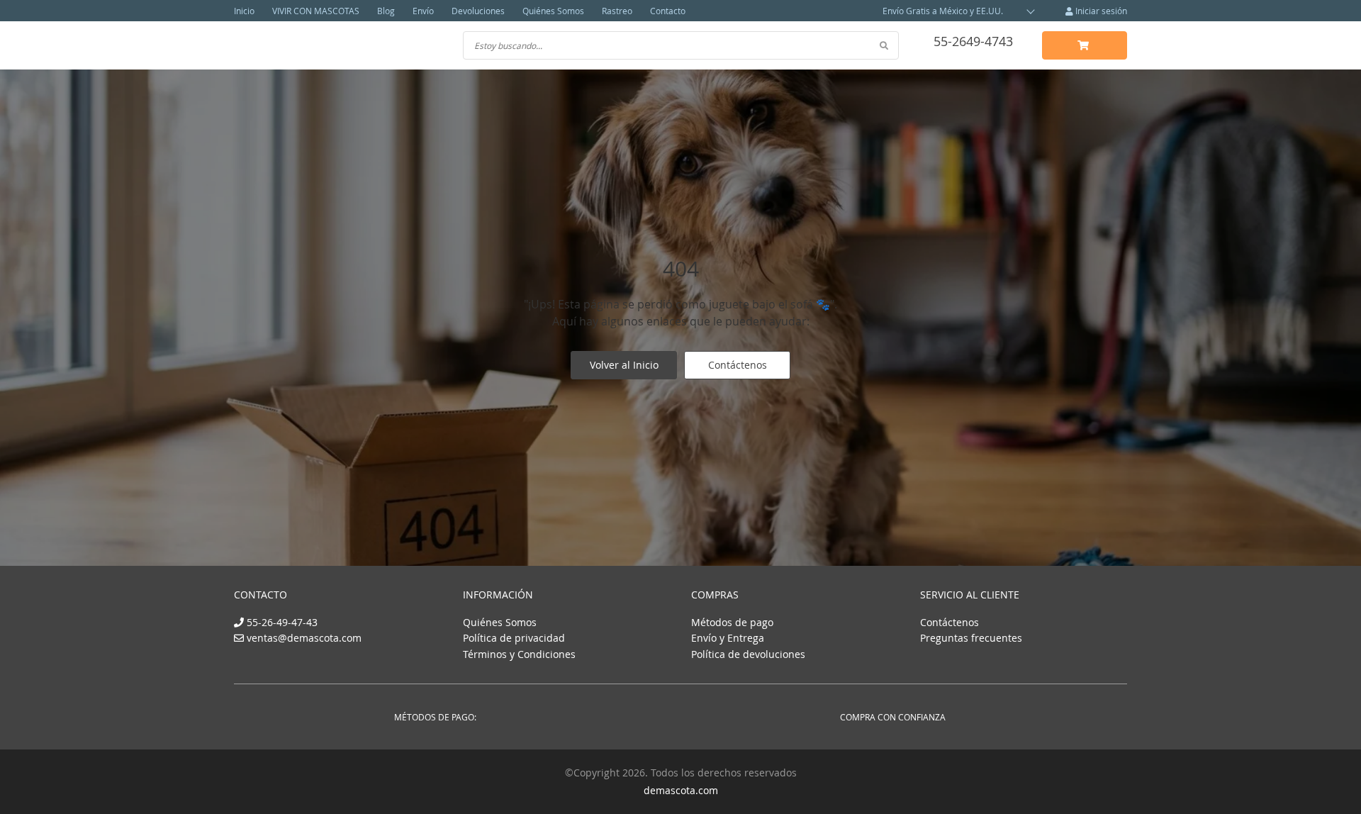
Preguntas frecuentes (971, 638)
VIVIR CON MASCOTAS (315, 10)
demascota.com (681, 790)
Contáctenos (737, 365)
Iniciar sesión (1100, 10)
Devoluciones (478, 10)
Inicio (244, 10)
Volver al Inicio (624, 365)
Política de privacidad (514, 638)
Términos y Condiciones (519, 654)
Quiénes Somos (553, 10)
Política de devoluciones (748, 654)
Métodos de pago (732, 622)
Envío (423, 10)
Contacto (667, 10)
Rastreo (617, 10)
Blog (386, 10)
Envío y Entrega (727, 638)
